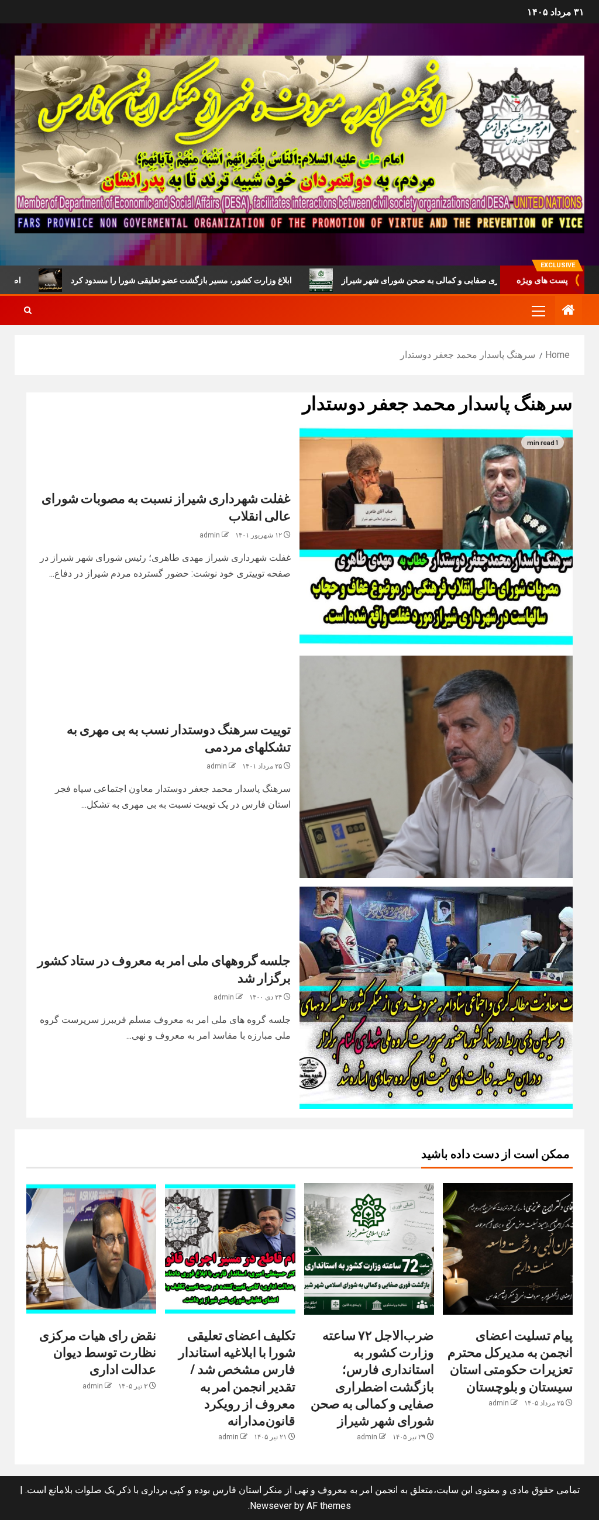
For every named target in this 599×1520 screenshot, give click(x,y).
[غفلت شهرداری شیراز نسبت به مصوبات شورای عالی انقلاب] (436, 536)
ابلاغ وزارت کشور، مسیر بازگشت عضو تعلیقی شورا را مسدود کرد (246, 280)
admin (209, 535)
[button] (537, 310)
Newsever (271, 1505)
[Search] (27, 310)
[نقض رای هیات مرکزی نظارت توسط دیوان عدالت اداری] (91, 1249)
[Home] (568, 311)
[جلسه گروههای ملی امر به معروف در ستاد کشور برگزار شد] (436, 998)
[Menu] (537, 310)
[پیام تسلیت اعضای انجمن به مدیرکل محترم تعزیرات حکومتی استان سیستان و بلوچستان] (508, 1249)
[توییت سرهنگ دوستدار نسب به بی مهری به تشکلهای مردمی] (436, 767)
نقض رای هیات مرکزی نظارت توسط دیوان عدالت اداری (97, 1352)
